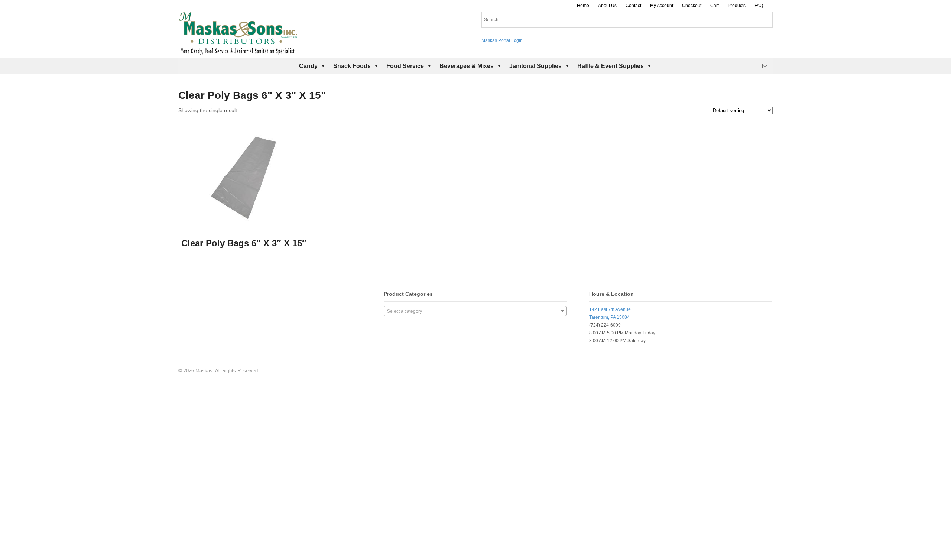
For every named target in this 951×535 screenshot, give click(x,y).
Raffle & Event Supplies (610, 66)
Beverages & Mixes (466, 66)
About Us (607, 5)
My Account (661, 5)
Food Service (405, 66)
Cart (714, 5)
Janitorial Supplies (535, 66)
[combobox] (475, 311)
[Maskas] (237, 52)
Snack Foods (352, 66)
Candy (308, 66)
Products (737, 5)
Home (583, 5)
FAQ (758, 5)
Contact (633, 5)
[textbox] (475, 311)
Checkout (691, 5)
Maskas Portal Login (502, 40)
